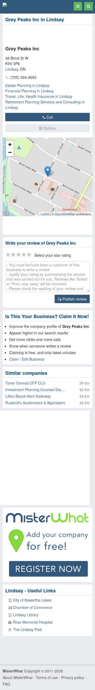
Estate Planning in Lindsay (27, 85)
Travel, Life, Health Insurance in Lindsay (38, 96)
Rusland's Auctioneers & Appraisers (35, 402)
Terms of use (47, 677)
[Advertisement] (42, 34)
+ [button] (10, 144)
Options (49, 128)
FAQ (6, 684)
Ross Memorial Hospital (33, 622)
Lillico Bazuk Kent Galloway (28, 396)
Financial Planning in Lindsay (29, 90)
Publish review (74, 299)
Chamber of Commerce (32, 607)
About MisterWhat (17, 677)
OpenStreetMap (65, 214)
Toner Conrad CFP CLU (25, 383)
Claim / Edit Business (26, 359)
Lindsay (11, 69)
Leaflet (45, 214)
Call (49, 117)
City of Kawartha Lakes (32, 600)
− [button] (10, 152)
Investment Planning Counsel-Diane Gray (39, 389)
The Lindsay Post (27, 629)
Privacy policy (72, 677)
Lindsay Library (26, 614)
